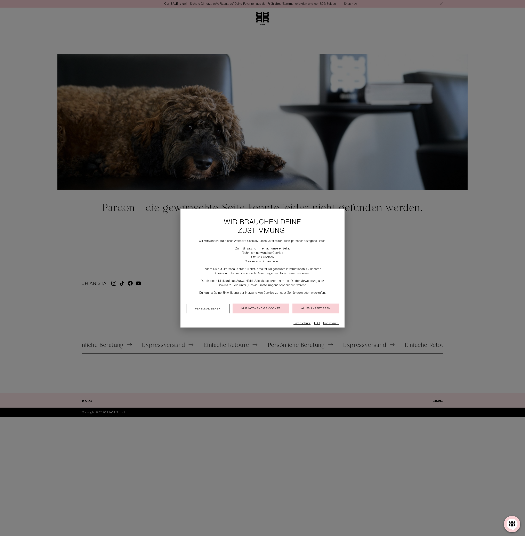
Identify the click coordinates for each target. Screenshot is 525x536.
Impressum (331, 323)
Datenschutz (301, 323)
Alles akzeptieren (315, 308)
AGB (317, 323)
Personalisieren (208, 309)
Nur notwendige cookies (261, 308)
